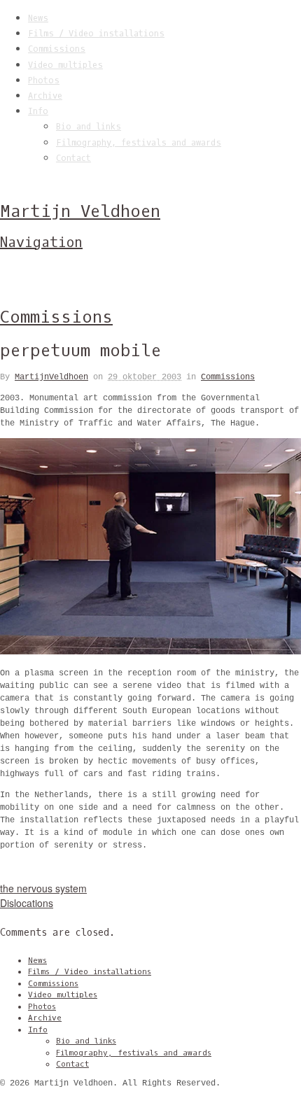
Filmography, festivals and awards (138, 142)
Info (38, 111)
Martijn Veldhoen (80, 211)
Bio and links (88, 126)
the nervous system (43, 888)
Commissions (56, 49)
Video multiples (65, 65)
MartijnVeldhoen (51, 377)
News (38, 18)
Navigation (41, 242)
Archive (45, 95)
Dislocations (26, 903)
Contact (73, 158)
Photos (43, 80)
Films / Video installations (96, 33)
